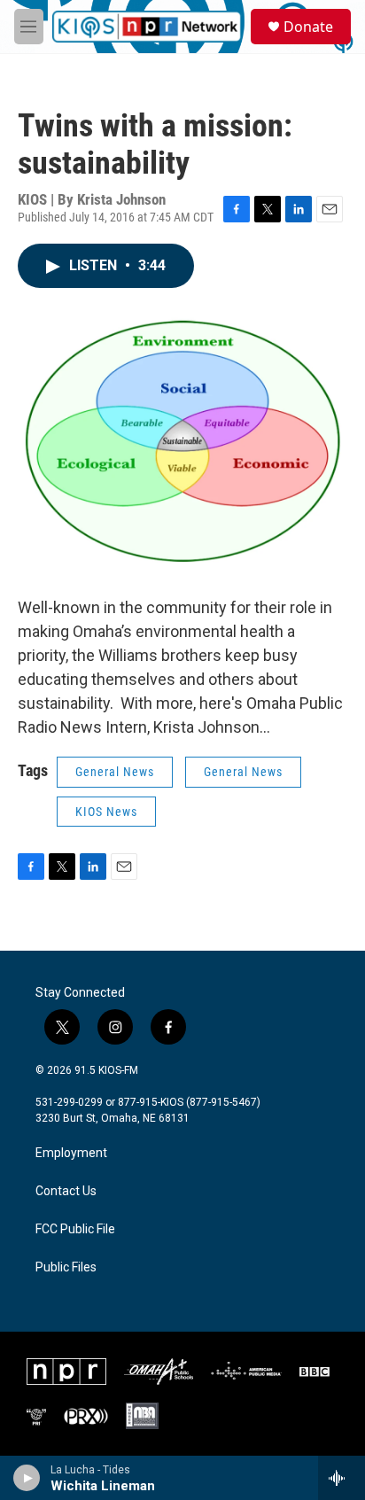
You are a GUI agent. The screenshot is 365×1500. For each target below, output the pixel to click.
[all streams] (341, 1478)
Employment (71, 1153)
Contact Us (66, 1191)
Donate (308, 27)
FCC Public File (75, 1229)
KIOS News (106, 811)
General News (114, 772)
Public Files (66, 1267)
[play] (27, 1478)
